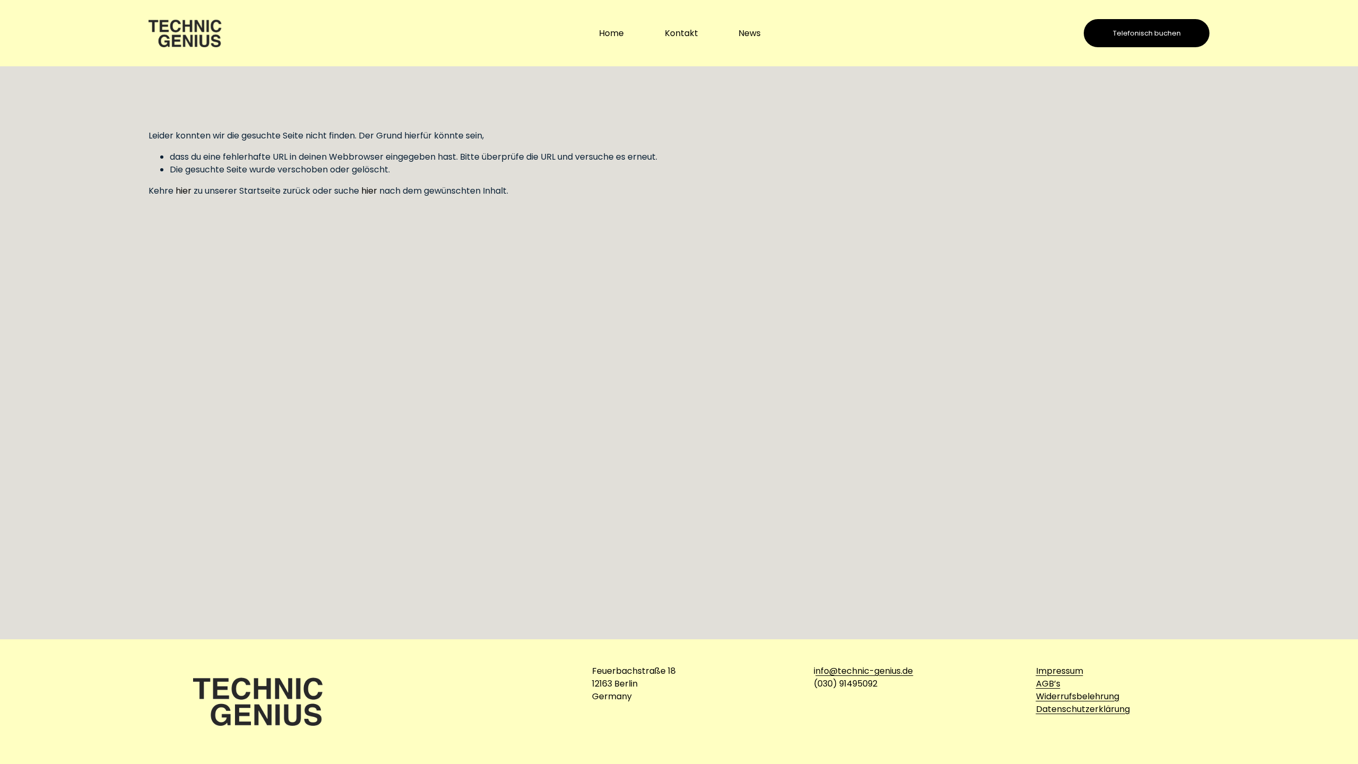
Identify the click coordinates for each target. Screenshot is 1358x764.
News (749, 33)
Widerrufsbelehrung (1077, 696)
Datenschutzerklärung (1083, 709)
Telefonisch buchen (1147, 33)
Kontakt (681, 33)
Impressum (1059, 671)
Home (611, 33)
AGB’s (1048, 684)
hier (183, 191)
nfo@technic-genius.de (864, 671)
